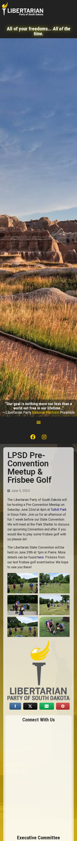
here (40, 557)
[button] (38, 422)
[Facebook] (33, 437)
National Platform (45, 412)
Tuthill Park (59, 510)
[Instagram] (44, 437)
